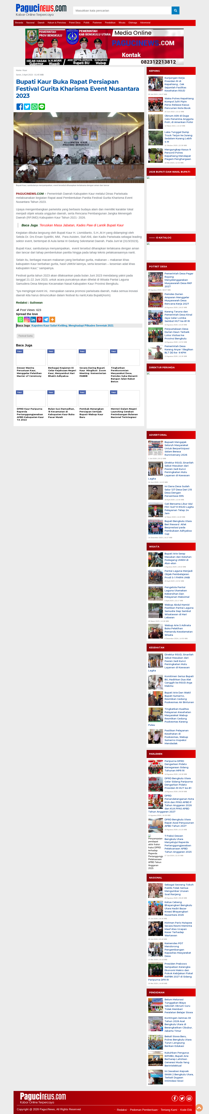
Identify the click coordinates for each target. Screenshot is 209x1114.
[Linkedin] (33, 319)
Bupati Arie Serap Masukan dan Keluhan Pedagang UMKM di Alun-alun (178, 558)
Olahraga (133, 22)
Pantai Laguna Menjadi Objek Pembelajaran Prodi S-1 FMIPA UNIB (179, 574)
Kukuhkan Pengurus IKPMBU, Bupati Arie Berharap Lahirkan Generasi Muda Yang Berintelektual (177, 1059)
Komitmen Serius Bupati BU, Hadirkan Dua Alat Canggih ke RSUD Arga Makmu (179, 681)
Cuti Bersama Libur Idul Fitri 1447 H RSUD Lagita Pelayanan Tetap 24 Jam (179, 508)
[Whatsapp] (20, 319)
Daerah (41, 22)
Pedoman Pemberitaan (144, 1109)
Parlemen (97, 22)
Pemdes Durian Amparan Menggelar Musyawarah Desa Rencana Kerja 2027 (177, 299)
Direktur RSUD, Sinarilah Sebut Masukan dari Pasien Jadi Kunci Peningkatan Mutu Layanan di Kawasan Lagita (170, 470)
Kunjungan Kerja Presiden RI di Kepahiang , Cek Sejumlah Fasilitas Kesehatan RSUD (175, 84)
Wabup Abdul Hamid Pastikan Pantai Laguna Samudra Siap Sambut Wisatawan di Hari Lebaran (179, 611)
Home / (19, 70)
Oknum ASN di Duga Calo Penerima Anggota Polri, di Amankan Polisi (179, 119)
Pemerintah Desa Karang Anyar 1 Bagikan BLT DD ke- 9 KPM (179, 349)
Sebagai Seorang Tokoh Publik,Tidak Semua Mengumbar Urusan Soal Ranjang (179, 889)
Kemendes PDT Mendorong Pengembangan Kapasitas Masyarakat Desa (178, 950)
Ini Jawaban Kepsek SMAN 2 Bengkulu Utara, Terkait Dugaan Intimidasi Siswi (179, 1076)
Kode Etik (186, 1109)
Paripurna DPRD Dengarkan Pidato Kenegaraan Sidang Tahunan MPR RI (176, 766)
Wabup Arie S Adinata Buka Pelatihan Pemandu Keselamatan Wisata (179, 630)
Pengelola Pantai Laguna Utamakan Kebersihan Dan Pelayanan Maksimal (177, 592)
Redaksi (122, 1109)
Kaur (25, 70)
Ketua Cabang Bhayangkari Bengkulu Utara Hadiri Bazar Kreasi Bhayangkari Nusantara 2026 (178, 908)
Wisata (122, 22)
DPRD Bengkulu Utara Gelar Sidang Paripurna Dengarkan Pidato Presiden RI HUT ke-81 (179, 783)
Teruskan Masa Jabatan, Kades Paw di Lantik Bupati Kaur (82, 225)
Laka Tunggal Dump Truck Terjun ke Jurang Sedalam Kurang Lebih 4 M (178, 137)
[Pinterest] (39, 319)
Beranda (19, 22)
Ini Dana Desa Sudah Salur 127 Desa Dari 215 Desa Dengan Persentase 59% (178, 491)
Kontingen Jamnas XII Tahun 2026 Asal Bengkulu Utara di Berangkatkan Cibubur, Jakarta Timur (178, 1024)
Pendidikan (110, 22)
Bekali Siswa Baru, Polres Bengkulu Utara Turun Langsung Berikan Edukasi (178, 1041)
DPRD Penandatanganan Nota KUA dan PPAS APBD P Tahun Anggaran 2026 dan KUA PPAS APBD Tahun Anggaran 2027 (171, 803)
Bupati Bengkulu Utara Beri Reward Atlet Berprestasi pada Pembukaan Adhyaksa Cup (178, 527)
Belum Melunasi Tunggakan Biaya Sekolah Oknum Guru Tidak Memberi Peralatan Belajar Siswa (179, 1006)
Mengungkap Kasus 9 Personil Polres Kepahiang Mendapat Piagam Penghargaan (178, 154)
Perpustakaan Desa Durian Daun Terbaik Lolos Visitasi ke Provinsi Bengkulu (177, 333)
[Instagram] (27, 319)
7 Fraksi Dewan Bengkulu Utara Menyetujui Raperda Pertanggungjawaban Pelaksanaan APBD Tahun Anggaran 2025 (178, 843)
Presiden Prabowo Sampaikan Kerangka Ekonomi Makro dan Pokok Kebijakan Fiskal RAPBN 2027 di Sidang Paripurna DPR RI (170, 971)
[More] (52, 319)
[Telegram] (46, 319)
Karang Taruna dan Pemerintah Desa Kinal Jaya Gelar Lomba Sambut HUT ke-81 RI (178, 316)
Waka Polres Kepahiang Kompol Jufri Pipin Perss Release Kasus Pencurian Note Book (179, 103)
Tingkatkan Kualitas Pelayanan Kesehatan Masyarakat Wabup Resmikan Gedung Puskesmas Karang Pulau (169, 716)
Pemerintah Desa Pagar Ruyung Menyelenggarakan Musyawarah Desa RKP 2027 (179, 280)
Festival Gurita (25, 336)
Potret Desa (74, 22)
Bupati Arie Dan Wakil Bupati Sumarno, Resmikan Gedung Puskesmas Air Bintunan (179, 697)
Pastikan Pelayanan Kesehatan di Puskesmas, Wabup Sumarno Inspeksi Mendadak (177, 737)
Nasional (30, 22)
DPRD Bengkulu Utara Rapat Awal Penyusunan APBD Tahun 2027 (179, 822)
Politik (86, 22)
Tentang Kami (169, 1109)
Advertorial (145, 22)
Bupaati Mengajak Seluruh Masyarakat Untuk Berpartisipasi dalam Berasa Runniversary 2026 (177, 448)
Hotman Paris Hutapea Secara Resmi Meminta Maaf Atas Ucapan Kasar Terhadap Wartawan (178, 929)
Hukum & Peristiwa (57, 22)
